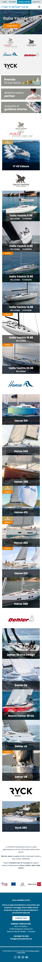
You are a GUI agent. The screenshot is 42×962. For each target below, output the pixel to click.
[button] (39, 6)
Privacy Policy (34, 951)
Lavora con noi (24, 2)
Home (4, 2)
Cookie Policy (21, 952)
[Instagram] (15, 957)
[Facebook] (19, 957)
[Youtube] (26, 957)
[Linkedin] (23, 957)
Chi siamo (12, 2)
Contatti (36, 2)
